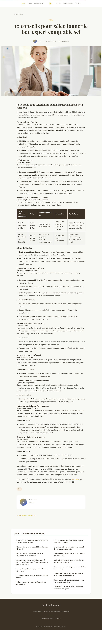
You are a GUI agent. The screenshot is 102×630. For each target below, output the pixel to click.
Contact (57, 618)
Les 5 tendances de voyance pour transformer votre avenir (31, 570)
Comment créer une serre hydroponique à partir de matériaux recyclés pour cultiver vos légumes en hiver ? (32, 562)
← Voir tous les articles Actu (27, 515)
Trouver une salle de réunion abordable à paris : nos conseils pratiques (68, 574)
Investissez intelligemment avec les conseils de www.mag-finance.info (69, 548)
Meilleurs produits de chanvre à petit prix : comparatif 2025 (31, 583)
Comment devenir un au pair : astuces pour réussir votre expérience (69, 581)
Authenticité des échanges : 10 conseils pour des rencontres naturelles (69, 561)
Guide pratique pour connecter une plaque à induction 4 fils (69, 555)
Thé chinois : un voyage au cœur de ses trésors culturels (32, 576)
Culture (29, 3)
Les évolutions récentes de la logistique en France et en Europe (68, 541)
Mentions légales (47, 618)
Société (77, 3)
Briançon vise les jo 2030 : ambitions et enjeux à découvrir (32, 548)
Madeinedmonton (51, 605)
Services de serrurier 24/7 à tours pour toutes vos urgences (69, 568)
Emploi (58, 3)
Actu (23, 3)
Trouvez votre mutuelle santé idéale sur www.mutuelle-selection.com (29, 555)
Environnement (68, 3)
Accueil (16, 14)
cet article (75, 479)
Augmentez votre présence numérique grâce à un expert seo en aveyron (32, 541)
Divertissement (39, 3)
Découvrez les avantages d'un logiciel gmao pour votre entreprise (69, 588)
